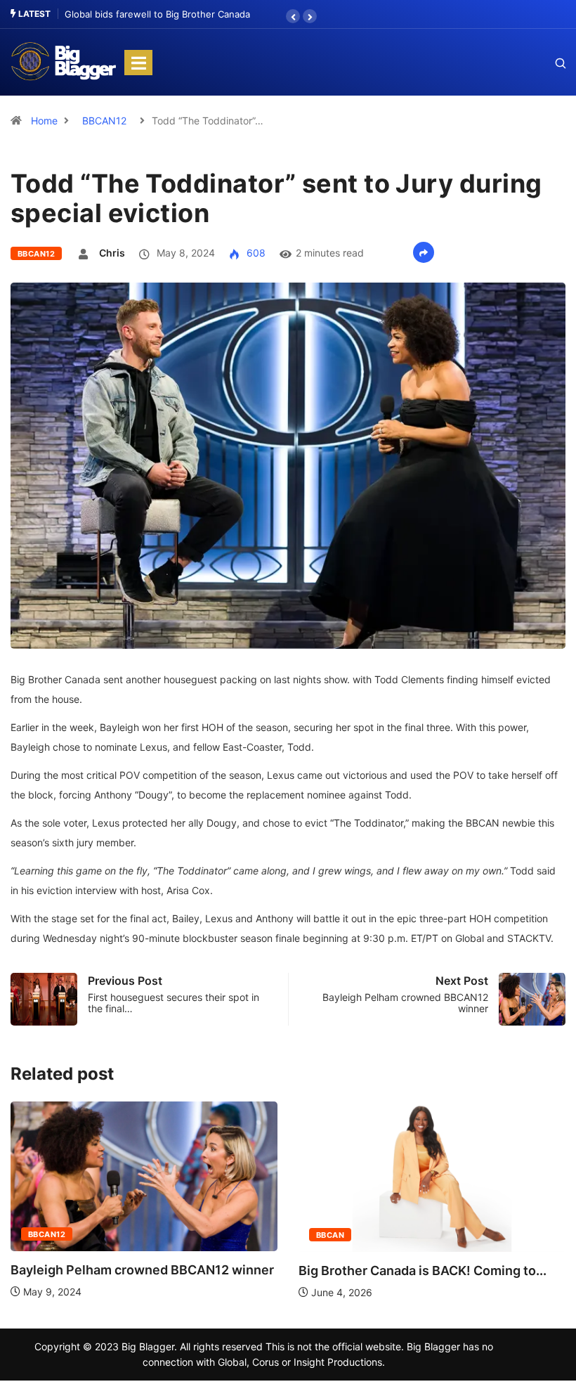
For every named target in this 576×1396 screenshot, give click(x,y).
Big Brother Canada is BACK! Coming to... (422, 1270)
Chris (112, 253)
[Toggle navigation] (138, 62)
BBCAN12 (104, 121)
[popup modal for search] (542, 62)
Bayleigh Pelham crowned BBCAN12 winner (142, 1269)
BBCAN (330, 1235)
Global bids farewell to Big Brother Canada (157, 14)
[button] (293, 16)
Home (44, 121)
